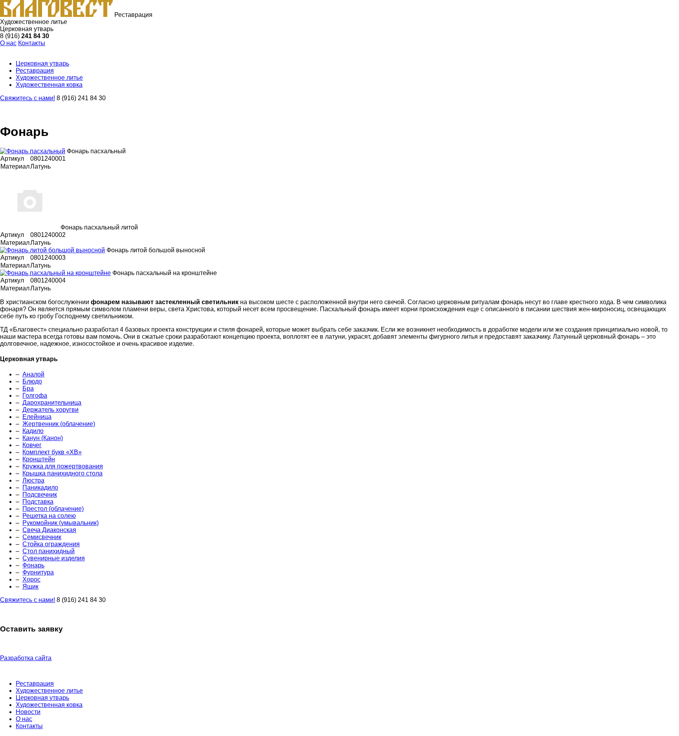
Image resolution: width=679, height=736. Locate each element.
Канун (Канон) (42, 438)
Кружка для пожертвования (62, 466)
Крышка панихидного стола (62, 473)
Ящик (30, 586)
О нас (8, 43)
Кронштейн (38, 459)
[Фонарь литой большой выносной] (52, 250)
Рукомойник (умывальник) (60, 522)
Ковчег (32, 445)
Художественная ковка (49, 704)
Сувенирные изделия (53, 558)
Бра (28, 388)
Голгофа (34, 395)
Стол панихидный (48, 551)
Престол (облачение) (53, 508)
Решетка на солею (49, 515)
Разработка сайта (25, 658)
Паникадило (40, 487)
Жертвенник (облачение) (58, 423)
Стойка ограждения (51, 544)
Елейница (36, 416)
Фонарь (33, 565)
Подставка (37, 501)
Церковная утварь (42, 697)
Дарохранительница (51, 402)
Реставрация (35, 683)
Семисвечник (41, 537)
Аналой (33, 374)
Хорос (31, 579)
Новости (28, 711)
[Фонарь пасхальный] (32, 151)
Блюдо (32, 381)
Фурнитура (38, 572)
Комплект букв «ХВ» (52, 452)
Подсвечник (39, 494)
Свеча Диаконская (49, 530)
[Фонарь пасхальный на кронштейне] (55, 273)
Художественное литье (49, 690)
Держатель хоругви (50, 409)
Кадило (33, 431)
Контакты (31, 43)
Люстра (33, 480)
